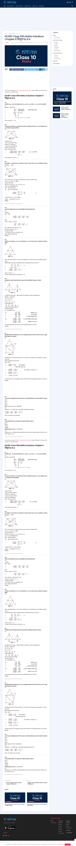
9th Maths (56, 55)
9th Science (56, 57)
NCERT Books (28, 6)
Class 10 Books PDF (57, 37)
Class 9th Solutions (57, 53)
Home (4, 6)
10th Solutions (19, 6)
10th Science (56, 49)
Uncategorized (56, 63)
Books (54, 36)
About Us (35, 6)
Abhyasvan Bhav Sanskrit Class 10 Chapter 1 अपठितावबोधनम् (65, 115)
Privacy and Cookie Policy (58, 844)
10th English (56, 42)
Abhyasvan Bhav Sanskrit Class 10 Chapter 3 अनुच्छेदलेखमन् (15, 804)
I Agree (67, 844)
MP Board (41, 6)
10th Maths (18, 33)
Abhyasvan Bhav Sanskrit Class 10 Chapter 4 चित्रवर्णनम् (37, 804)
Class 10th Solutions (11, 33)
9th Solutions (10, 6)
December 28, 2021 (14, 42)
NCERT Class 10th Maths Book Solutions (23, 90)
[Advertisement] (38, 17)
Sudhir (7, 42)
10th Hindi (55, 44)
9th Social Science (57, 58)
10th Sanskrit (8, 801)
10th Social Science (57, 50)
